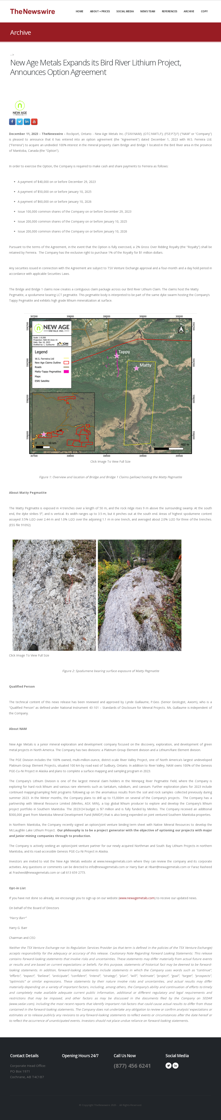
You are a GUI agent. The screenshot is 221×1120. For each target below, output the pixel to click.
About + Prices (100, 11)
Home (79, 11)
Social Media (125, 11)
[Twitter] (169, 1066)
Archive (189, 11)
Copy (204, 11)
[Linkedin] (175, 1066)
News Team (147, 11)
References (169, 11)
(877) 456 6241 (132, 1065)
